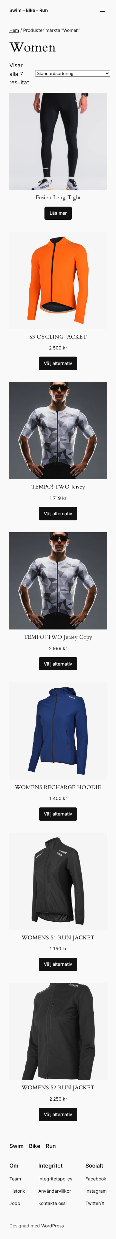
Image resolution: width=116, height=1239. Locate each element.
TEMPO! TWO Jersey (58, 486)
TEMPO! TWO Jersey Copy (58, 637)
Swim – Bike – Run (28, 10)
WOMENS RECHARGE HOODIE (58, 787)
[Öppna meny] (103, 10)
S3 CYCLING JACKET (58, 336)
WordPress (52, 1225)
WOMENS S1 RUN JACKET (58, 937)
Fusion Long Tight (58, 197)
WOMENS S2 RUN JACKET (58, 1087)
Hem (14, 30)
